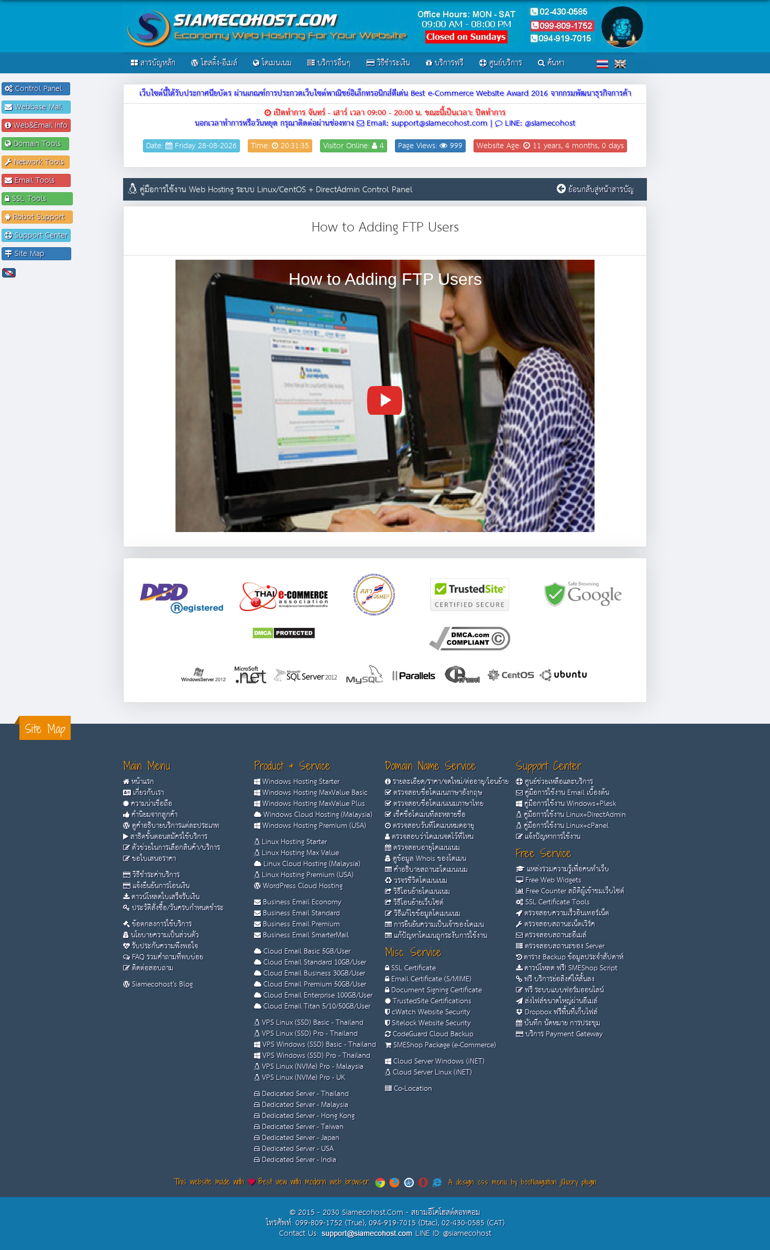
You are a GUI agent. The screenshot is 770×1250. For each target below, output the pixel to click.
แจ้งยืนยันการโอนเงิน (160, 886)
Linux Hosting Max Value (299, 853)
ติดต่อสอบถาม (151, 968)
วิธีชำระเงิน (392, 63)
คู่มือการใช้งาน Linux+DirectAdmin (574, 815)
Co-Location (412, 1089)
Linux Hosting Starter (293, 842)
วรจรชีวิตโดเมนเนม (419, 881)
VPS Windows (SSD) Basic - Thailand (318, 1045)
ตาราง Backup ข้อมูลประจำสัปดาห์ (572, 957)
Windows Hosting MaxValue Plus (312, 804)
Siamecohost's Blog (161, 984)
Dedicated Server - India (298, 1160)
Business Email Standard (300, 913)
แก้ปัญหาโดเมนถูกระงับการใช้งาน (439, 936)
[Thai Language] (602, 64)
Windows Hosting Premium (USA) (313, 826)
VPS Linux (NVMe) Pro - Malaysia (312, 1067)
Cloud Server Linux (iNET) (431, 1072)
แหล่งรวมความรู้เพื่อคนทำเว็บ (567, 869)
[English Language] (620, 64)
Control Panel (40, 88)
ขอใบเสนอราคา (153, 859)
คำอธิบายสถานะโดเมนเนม (430, 870)
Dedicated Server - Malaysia (304, 1105)
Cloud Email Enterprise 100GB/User (316, 995)
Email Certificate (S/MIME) (430, 979)
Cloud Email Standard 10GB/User (313, 962)
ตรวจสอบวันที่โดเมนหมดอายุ (432, 826)
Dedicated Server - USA (297, 1149)
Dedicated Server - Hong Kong (307, 1116)
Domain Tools (38, 143)
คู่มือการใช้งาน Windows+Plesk (569, 804)
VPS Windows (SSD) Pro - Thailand (315, 1056)
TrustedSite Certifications (431, 1001)
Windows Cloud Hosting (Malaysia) (316, 815)
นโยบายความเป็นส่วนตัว (164, 935)
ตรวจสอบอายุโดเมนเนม (425, 848)
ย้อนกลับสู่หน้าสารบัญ (601, 190)
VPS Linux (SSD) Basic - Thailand (312, 1023)
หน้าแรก (141, 782)
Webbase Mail (40, 107)
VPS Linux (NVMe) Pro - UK (302, 1078)
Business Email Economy (301, 902)
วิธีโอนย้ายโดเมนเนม (420, 892)
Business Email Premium (300, 924)
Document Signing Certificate (435, 990)
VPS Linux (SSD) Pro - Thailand (309, 1034)
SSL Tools (39, 198)
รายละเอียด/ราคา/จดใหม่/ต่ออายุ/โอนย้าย (450, 782)
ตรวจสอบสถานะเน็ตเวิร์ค (558, 924)
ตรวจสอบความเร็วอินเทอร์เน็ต (565, 913)
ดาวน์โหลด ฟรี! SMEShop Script (570, 968)
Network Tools (39, 162)
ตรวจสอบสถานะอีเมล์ (555, 935)
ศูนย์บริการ (504, 63)
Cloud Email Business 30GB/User (313, 973)
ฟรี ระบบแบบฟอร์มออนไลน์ (563, 990)
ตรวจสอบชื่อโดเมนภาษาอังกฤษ (436, 793)
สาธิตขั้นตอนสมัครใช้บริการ (167, 837)
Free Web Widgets (552, 880)
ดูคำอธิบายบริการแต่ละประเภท (174, 826)
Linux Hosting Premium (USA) (307, 875)
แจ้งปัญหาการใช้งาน (551, 837)
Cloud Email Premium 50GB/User (313, 984)
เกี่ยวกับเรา (147, 793)
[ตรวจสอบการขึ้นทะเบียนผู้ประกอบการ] (374, 594)
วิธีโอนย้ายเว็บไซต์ (417, 903)
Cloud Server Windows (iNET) (438, 1061)
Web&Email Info (39, 125)
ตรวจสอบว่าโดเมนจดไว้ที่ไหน (432, 837)
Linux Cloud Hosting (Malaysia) (310, 864)
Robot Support (40, 217)
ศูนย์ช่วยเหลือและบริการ (558, 782)
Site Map (40, 253)
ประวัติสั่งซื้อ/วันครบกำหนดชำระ (177, 908)
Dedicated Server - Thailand (304, 1094)
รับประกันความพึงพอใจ (164, 946)
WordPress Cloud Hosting (302, 886)
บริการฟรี (448, 63)
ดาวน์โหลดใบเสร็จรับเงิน (164, 897)
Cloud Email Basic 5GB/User (305, 951)
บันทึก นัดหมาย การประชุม (561, 1023)
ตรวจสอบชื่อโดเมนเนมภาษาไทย (437, 804)
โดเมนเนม (275, 63)
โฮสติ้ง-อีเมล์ (218, 63)
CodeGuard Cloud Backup (432, 1034)
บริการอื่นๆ (333, 63)
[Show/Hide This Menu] (9, 273)
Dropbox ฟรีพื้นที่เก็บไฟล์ (560, 1012)
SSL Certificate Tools (556, 902)
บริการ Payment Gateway (563, 1034)
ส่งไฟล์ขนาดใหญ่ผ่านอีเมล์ (560, 1001)
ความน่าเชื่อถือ (150, 804)
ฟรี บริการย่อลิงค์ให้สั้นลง (558, 979)
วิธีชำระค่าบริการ (155, 875)
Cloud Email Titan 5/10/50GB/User (315, 1006)
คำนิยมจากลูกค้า (153, 815)
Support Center (40, 235)
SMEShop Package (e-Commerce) (443, 1045)
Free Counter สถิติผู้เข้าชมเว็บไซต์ (574, 891)
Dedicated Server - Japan (299, 1138)
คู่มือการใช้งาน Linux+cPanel (565, 826)
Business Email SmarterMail (305, 935)
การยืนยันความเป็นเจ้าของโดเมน (438, 925)
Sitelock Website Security (430, 1023)
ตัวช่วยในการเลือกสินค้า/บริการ (175, 848)
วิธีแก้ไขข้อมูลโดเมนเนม (426, 914)
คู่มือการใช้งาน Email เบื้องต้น (566, 793)
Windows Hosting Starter (299, 782)
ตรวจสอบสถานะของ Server (563, 946)
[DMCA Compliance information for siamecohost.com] (469, 638)
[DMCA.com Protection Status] (283, 632)
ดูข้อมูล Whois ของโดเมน (428, 859)
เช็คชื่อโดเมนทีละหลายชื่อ (428, 815)
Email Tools (40, 180)
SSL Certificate (412, 968)
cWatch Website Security (430, 1012)
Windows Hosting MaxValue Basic (314, 793)
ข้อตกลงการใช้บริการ (161, 924)
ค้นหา (555, 63)
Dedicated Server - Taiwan (302, 1127)
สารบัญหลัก (156, 63)
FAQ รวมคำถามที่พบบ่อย (166, 957)
